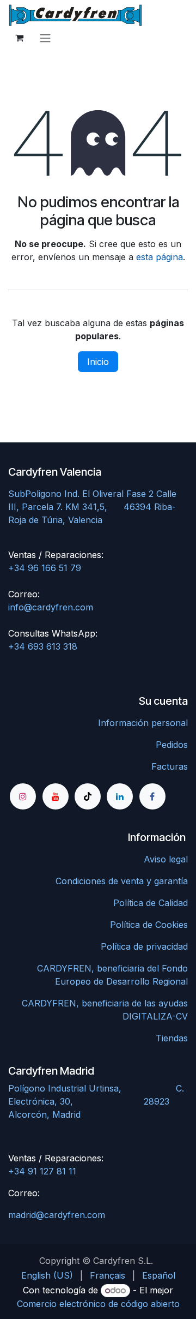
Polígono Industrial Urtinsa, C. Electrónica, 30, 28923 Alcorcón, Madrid (96, 1101)
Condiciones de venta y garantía (122, 881)
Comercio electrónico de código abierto (98, 1303)
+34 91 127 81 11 (42, 1171)
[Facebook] (152, 796)
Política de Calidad (150, 902)
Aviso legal (166, 859)
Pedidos (172, 744)
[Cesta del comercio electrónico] (19, 38)
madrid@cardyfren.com (56, 1214)
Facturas (169, 766)
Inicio (98, 361)
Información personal (143, 722)
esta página (159, 256)
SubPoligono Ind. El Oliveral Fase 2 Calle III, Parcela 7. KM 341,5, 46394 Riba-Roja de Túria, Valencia (92, 506)
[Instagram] (23, 796)
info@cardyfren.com (50, 607)
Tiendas (172, 1038)
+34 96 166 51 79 (44, 567)
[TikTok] (88, 796)
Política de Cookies (149, 924)
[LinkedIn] (120, 796)
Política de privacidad (144, 946)
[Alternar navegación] (45, 37)
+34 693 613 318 (42, 646)
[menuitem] (47, 1275)
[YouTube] (55, 796)
